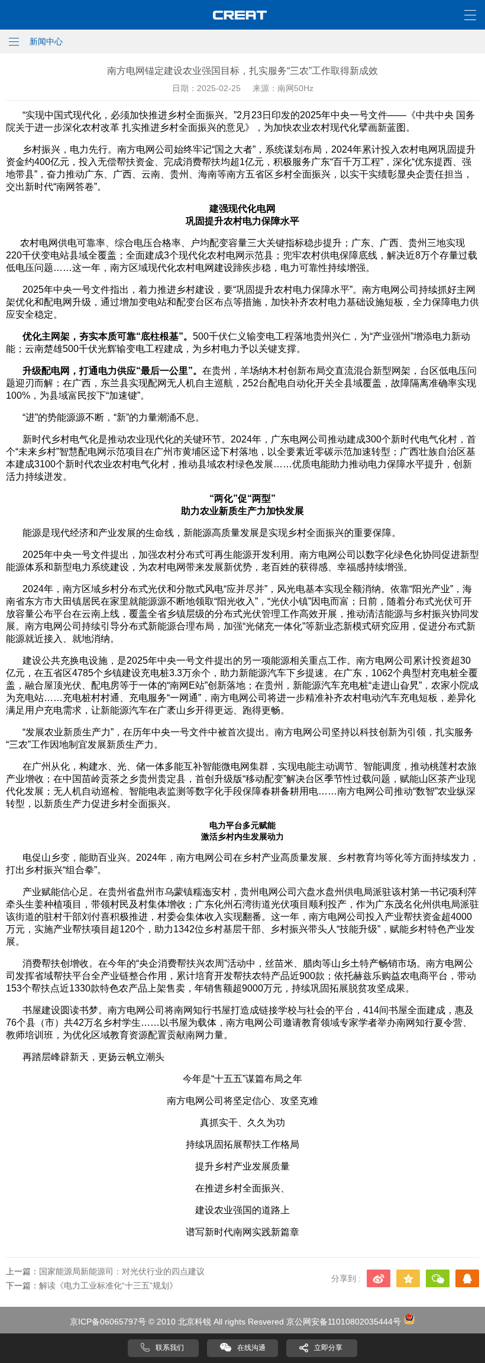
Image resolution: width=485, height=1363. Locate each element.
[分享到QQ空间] (408, 1278)
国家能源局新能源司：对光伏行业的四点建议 (122, 1271)
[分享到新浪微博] (378, 1278)
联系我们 (170, 1347)
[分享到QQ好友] (467, 1278)
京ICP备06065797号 (108, 1321)
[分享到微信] (438, 1278)
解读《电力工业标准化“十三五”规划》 (108, 1285)
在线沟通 (251, 1347)
